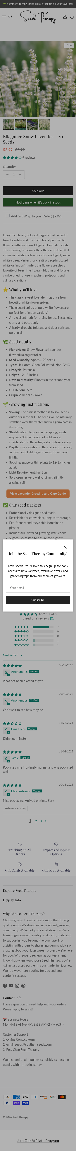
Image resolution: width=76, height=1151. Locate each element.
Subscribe (38, 600)
